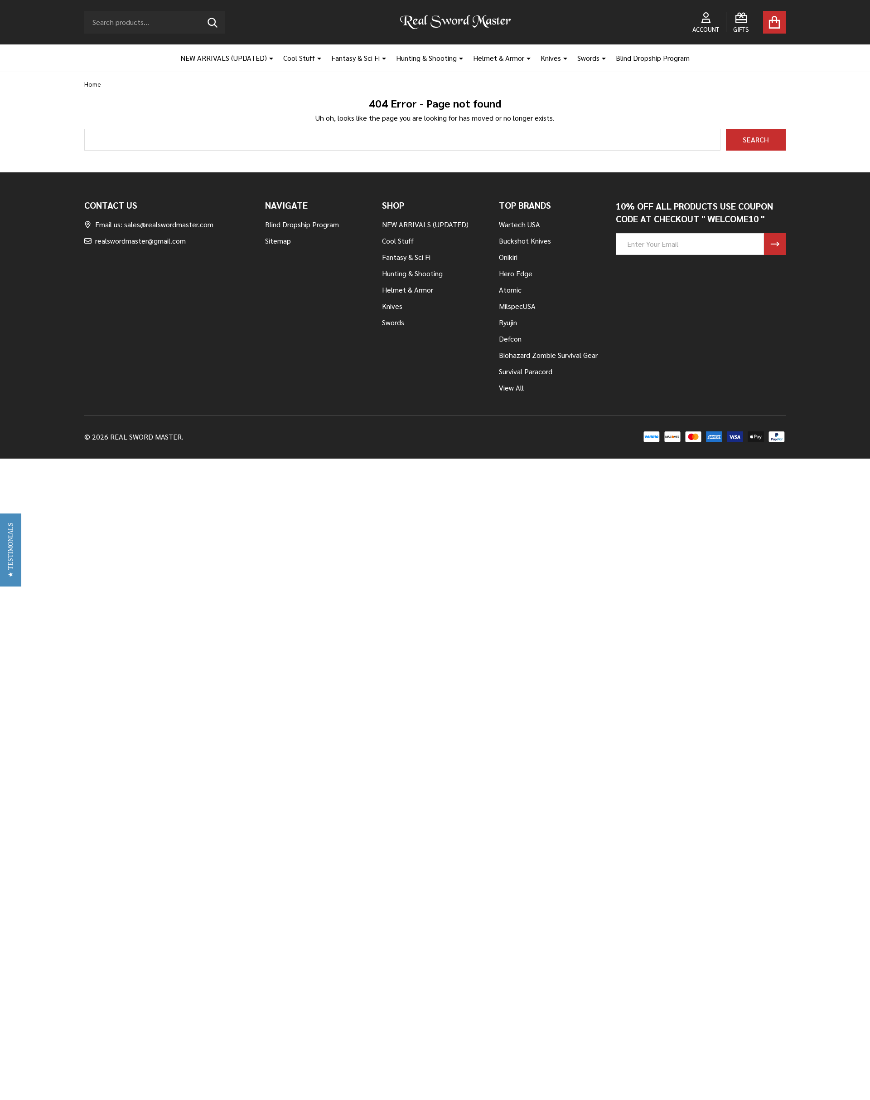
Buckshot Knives (525, 240)
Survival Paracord (525, 371)
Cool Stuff (299, 58)
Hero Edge (515, 273)
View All (511, 387)
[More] (267, 58)
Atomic (510, 289)
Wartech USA (519, 224)
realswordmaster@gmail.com (140, 240)
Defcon (510, 338)
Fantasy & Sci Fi (355, 58)
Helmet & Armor (498, 58)
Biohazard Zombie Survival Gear (548, 355)
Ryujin (508, 322)
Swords (588, 58)
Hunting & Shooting (426, 58)
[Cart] (774, 22)
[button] (10, 550)
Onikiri (508, 257)
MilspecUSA (517, 306)
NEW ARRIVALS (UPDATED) (223, 58)
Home (92, 84)
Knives (551, 58)
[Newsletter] (775, 244)
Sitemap (278, 240)
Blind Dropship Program (653, 58)
